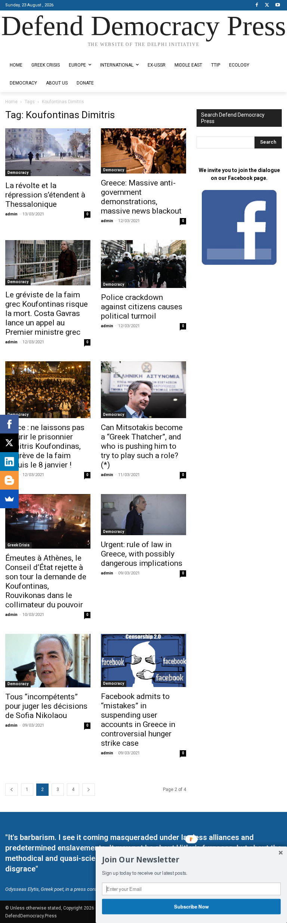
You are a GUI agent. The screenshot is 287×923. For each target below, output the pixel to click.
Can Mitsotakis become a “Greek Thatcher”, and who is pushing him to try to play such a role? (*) (142, 446)
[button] (191, 859)
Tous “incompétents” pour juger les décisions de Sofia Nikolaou (46, 706)
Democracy (17, 173)
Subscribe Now (191, 906)
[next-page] (88, 790)
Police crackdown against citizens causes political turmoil (141, 307)
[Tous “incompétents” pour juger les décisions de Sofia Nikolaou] (47, 660)
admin (11, 214)
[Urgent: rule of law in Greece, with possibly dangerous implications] (143, 514)
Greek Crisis (18, 545)
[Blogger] (9, 480)
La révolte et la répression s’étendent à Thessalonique (45, 195)
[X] (267, 5)
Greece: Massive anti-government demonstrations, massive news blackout (141, 196)
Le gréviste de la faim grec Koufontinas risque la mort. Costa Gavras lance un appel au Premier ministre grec (46, 313)
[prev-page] (11, 790)
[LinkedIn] (9, 461)
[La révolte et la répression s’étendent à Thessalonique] (47, 152)
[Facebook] (257, 5)
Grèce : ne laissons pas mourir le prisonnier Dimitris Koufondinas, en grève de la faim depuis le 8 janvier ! (44, 446)
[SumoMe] (9, 499)
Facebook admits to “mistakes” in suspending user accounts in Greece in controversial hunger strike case (138, 720)
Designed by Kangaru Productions (34, 51)
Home (11, 101)
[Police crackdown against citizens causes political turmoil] (143, 264)
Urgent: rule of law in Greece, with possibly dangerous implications (141, 554)
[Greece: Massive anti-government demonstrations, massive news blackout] (143, 151)
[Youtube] (277, 5)
